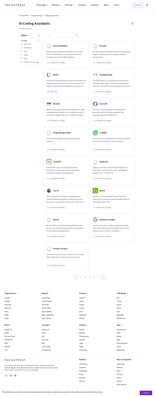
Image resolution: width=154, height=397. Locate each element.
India (118, 340)
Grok (81, 312)
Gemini (81, 301)
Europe (119, 336)
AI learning (83, 350)
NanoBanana (121, 318)
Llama (119, 308)
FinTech (81, 330)
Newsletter (83, 371)
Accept (146, 393)
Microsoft (8, 308)
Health (119, 378)
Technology (41, 5)
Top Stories (83, 364)
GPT (118, 298)
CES (6, 350)
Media (81, 347)
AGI (43, 336)
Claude (81, 305)
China (118, 333)
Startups (69, 5)
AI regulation (46, 350)
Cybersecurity (84, 336)
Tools (116, 5)
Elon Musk (45, 305)
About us (82, 381)
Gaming (82, 340)
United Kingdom (122, 343)
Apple (7, 318)
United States (121, 330)
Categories (24, 15)
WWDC (7, 333)
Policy (119, 371)
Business (55, 5)
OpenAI (7, 298)
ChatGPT (82, 298)
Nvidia (7, 315)
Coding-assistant (51, 15)
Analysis (94, 5)
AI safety (45, 340)
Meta (6, 312)
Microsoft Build (10, 336)
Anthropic (8, 305)
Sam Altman (46, 298)
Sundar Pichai (46, 308)
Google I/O (8, 330)
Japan (119, 347)
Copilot (81, 308)
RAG (43, 343)
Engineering (36, 15)
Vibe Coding (46, 347)
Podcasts (82, 367)
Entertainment (122, 385)
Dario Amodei (46, 318)
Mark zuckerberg (48, 315)
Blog (81, 374)
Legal (81, 343)
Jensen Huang (47, 301)
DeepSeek (82, 315)
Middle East (121, 350)
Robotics (82, 333)
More (106, 5)
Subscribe (137, 5)
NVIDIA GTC (9, 340)
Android (82, 318)
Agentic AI (45, 330)
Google (7, 301)
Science (81, 5)
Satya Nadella (47, 312)
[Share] (132, 23)
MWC (6, 343)
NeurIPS (7, 347)
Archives (82, 378)
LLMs (43, 333)
